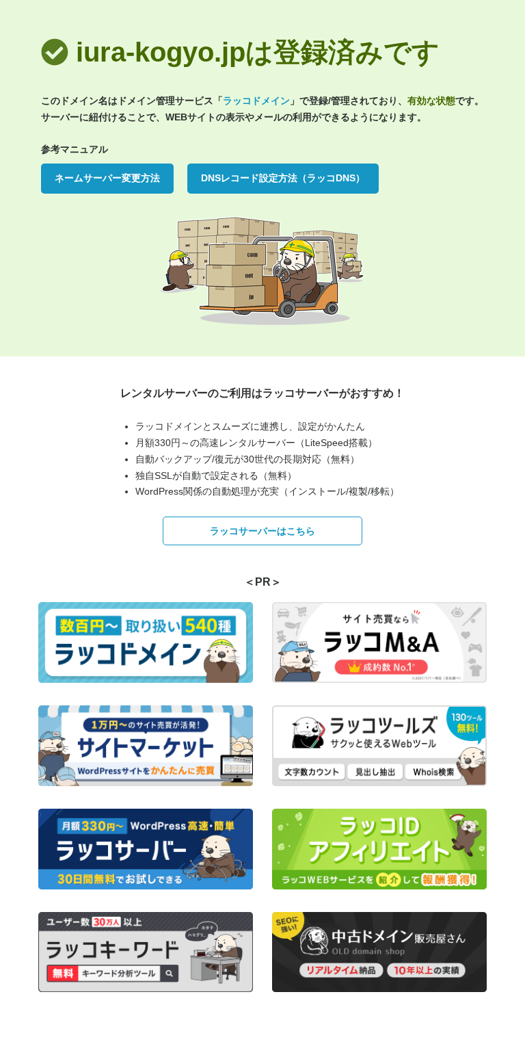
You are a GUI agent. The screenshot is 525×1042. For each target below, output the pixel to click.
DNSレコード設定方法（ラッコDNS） (283, 177)
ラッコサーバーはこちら (262, 530)
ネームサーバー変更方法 (107, 177)
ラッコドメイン (256, 100)
